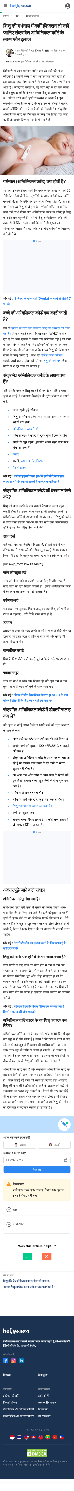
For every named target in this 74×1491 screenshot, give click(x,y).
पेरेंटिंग (5, 16)
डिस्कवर (7, 1374)
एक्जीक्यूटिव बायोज (47, 1402)
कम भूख (25, 461)
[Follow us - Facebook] (5, 1360)
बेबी (17, 16)
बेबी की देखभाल (32, 16)
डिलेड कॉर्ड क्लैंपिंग (51, 355)
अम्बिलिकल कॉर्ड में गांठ (26, 429)
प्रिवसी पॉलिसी (10, 1402)
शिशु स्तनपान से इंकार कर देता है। (32, 806)
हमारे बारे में (43, 1395)
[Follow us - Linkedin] (21, 1360)
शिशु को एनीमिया (52, 361)
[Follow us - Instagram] (13, 1360)
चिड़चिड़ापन (38, 461)
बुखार (16, 454)
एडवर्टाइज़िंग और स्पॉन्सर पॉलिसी (18, 1416)
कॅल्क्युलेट (37, 1169)
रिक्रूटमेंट (43, 1409)
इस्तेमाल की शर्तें (10, 1395)
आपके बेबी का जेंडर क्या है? (17, 1137)
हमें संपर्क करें (44, 1416)
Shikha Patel (13, 61)
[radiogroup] (37, 1145)
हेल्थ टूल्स (43, 1374)
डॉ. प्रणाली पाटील (41, 50)
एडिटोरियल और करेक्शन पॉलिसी (18, 1409)
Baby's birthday (14, 1153)
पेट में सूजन (19, 468)
